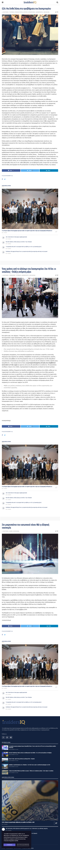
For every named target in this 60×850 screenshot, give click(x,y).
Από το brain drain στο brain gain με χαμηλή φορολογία (16, 237)
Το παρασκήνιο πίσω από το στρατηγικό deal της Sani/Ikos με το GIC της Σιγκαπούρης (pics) (23, 246)
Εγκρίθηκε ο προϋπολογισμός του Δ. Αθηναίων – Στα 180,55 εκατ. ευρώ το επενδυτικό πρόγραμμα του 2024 (29, 764)
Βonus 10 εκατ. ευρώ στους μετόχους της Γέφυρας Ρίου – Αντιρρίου (22, 758)
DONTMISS (6, 12)
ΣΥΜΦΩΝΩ (9, 844)
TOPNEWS (11, 12)
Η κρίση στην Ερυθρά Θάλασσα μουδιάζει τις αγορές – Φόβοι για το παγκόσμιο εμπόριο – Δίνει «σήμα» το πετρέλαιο (31, 770)
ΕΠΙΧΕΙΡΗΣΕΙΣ (31, 12)
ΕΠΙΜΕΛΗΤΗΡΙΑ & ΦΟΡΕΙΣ (21, 12)
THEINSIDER (12, 275)
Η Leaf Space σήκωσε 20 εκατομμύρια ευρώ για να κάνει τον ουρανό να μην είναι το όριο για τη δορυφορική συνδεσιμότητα (27, 230)
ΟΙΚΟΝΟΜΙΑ (46, 12)
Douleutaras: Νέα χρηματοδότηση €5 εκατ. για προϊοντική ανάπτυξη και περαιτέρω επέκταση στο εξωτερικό (26, 251)
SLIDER (11, 531)
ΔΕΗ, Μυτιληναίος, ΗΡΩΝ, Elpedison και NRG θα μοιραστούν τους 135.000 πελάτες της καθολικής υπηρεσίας (27, 828)
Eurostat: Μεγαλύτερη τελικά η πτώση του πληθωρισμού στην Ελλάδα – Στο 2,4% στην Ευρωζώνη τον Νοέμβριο (30, 752)
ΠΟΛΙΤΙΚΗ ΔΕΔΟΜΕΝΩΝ (23, 844)
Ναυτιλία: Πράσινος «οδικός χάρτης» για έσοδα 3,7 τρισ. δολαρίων (19, 241)
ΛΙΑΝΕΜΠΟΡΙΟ (39, 12)
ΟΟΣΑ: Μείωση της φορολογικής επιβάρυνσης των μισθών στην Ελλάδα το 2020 (18, 822)
